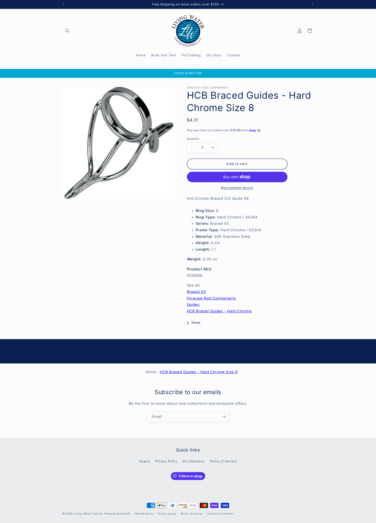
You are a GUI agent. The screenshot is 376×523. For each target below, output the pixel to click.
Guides (193, 304)
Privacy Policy (166, 461)
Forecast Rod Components (211, 298)
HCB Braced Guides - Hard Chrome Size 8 (198, 372)
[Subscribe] (224, 416)
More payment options (237, 187)
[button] (67, 31)
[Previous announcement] (64, 4)
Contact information (220, 513)
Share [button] (196, 323)
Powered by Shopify (117, 513)
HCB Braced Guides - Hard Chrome (219, 311)
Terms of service (192, 513)
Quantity (193, 138)
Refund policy (144, 513)
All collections (193, 461)
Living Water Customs (88, 513)
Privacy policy (167, 513)
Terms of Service (223, 461)
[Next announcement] (312, 4)
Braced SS (196, 292)
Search (145, 461)
